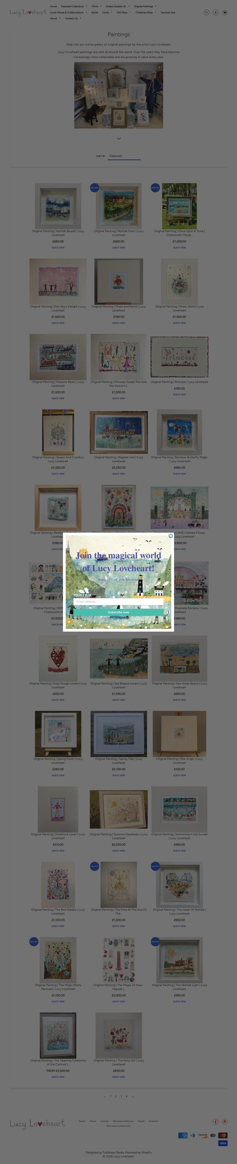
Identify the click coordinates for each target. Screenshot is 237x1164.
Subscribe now (118, 612)
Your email (82, 595)
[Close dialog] (171, 536)
